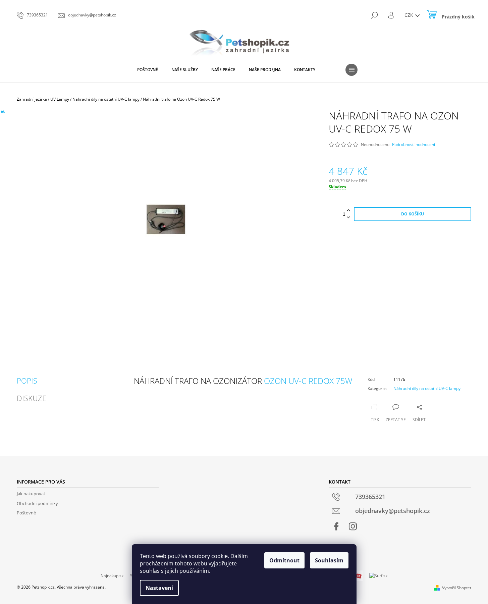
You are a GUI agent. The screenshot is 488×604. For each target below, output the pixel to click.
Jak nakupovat (31, 494)
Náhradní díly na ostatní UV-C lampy (426, 388)
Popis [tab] (27, 380)
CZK (409, 15)
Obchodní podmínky (37, 503)
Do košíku (412, 214)
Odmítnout (284, 560)
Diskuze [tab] (31, 398)
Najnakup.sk (112, 575)
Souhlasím (329, 560)
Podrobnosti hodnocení (413, 144)
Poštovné (26, 513)
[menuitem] (147, 70)
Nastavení (159, 588)
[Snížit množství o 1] (348, 217)
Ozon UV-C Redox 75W (308, 380)
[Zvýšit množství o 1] (348, 210)
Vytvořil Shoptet (456, 588)
